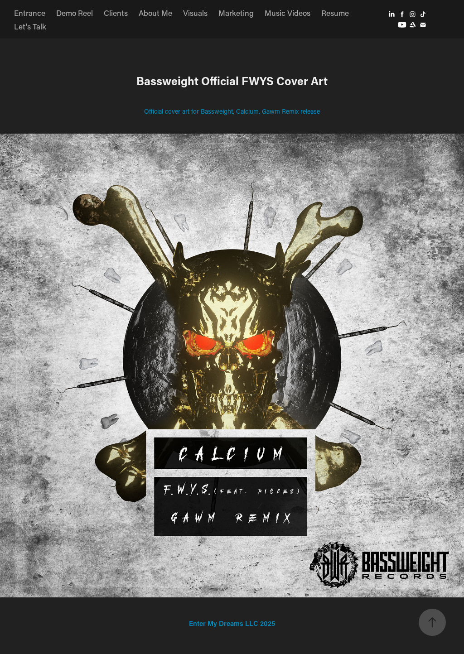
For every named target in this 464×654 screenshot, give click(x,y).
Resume (335, 13)
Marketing (236, 13)
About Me (155, 13)
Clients (116, 13)
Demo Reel (74, 13)
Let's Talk (30, 26)
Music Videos (287, 13)
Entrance (29, 13)
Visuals (195, 13)
